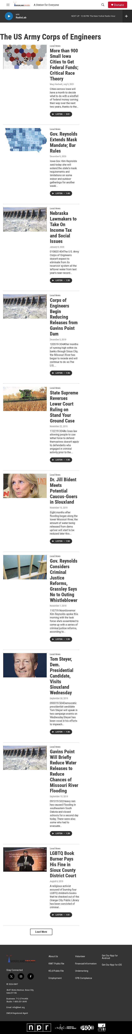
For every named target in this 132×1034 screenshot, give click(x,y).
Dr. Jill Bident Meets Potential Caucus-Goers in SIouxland (63, 491)
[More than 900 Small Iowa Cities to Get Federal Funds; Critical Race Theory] (25, 57)
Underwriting (81, 971)
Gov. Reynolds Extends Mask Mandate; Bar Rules (63, 142)
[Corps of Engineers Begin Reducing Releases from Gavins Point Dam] (25, 306)
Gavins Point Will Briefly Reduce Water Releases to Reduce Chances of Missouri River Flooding (64, 771)
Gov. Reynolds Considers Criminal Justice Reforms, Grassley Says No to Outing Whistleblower (63, 580)
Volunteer (80, 956)
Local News (55, 46)
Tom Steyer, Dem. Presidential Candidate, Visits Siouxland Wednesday (61, 675)
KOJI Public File (56, 971)
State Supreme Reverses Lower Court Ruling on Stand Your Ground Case (64, 407)
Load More (41, 931)
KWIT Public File (56, 963)
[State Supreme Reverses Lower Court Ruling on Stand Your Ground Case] (25, 399)
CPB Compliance (83, 978)
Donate (119, 5)
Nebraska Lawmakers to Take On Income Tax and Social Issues (63, 227)
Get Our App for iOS (112, 965)
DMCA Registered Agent (17, 1013)
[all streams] (127, 16)
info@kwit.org (18, 1007)
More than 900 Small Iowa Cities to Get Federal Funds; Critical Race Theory (64, 64)
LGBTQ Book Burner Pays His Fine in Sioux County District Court (63, 864)
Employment (55, 978)
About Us (53, 956)
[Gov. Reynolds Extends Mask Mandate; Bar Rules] (25, 140)
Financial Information (86, 963)
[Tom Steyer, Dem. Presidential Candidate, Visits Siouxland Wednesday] (25, 665)
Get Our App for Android (110, 956)
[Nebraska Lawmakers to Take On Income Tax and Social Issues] (25, 219)
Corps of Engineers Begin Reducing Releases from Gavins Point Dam (64, 317)
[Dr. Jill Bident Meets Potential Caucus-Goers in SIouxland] (25, 486)
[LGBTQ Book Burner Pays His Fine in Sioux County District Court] (25, 859)
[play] (8, 16)
